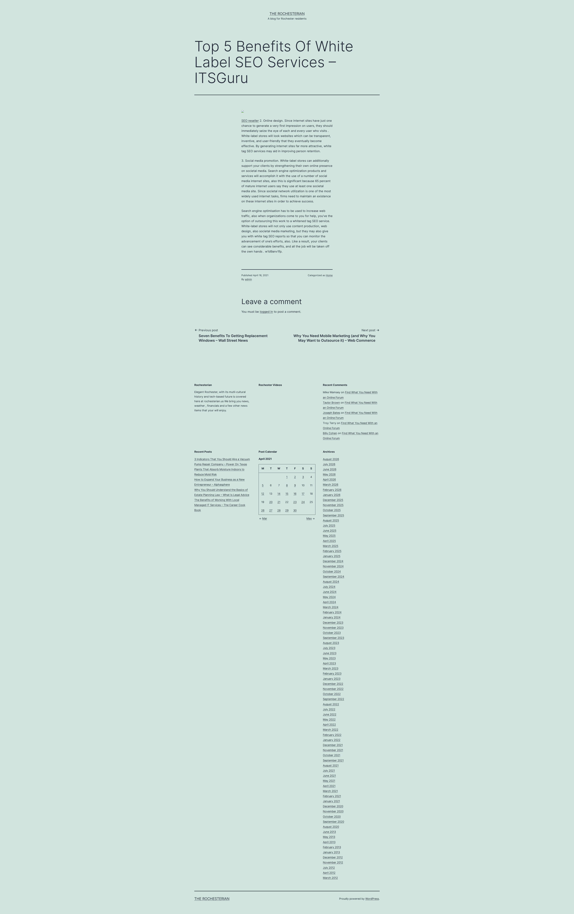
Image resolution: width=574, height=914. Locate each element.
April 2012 (329, 872)
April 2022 (329, 724)
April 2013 (329, 842)
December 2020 (333, 806)
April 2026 (329, 479)
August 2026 (331, 459)
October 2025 (332, 510)
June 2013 (329, 831)
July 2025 (329, 525)
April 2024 (329, 602)
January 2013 (331, 852)
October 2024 (332, 571)
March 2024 (330, 607)
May (309, 518)
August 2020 (331, 826)
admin (248, 279)
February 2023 (332, 673)
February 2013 (332, 847)
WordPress (372, 898)
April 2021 (329, 786)
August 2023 (331, 642)
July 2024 (329, 586)
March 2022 (330, 729)
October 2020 (332, 816)
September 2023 (333, 637)
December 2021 (333, 745)
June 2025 (329, 530)
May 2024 (329, 597)
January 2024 (332, 617)
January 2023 (331, 678)
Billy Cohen (330, 433)
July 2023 (329, 648)
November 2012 (333, 862)
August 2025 (331, 520)
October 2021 (331, 755)
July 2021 (329, 770)
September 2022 (333, 699)
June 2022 (329, 714)
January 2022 (331, 740)
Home (329, 275)
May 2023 (329, 658)
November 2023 (333, 627)
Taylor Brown (331, 402)
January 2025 (331, 556)
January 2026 (331, 494)
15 (287, 493)
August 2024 (331, 581)
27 (270, 510)
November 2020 (333, 811)
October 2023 (332, 632)
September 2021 (333, 760)
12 (262, 493)
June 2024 (329, 591)
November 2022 (333, 688)
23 (295, 502)
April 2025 (329, 540)
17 (303, 493)
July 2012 (329, 867)
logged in (266, 311)
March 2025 (330, 546)
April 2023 (329, 663)
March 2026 (330, 484)
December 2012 (333, 857)
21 (278, 502)
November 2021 (333, 750)
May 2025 (329, 535)
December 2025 (333, 500)
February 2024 (332, 612)
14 (278, 493)
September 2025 (333, 515)
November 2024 (333, 566)
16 (295, 493)
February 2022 (332, 734)
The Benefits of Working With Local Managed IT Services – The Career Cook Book (219, 505)
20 (271, 502)
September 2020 (333, 821)
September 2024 (333, 576)
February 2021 (332, 796)
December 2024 (333, 561)
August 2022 (331, 704)
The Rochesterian (287, 13)
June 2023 (329, 653)
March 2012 (330, 877)
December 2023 (333, 622)
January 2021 (331, 801)
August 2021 (331, 765)
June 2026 (329, 469)
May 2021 (329, 780)
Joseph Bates (331, 412)
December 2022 (333, 683)
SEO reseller (250, 120)
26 (262, 510)
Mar (264, 518)
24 (303, 502)
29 (286, 510)
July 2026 (329, 464)
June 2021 (329, 775)
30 (295, 510)
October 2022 (332, 694)
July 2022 (329, 709)
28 (279, 510)
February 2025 (332, 551)
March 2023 (330, 668)
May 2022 (329, 719)
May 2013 (329, 836)
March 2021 (330, 791)
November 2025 (333, 505)
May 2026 (329, 474)
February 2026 (332, 489)
